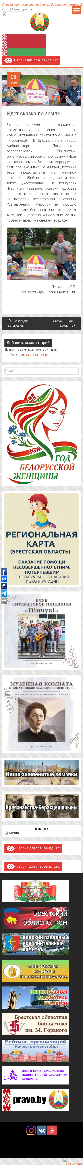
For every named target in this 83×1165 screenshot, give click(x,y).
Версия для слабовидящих (35, 60)
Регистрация (22, 9)
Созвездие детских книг (18, 323)
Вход (5, 9)
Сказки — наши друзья (64, 323)
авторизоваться (39, 355)
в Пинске (41, 829)
